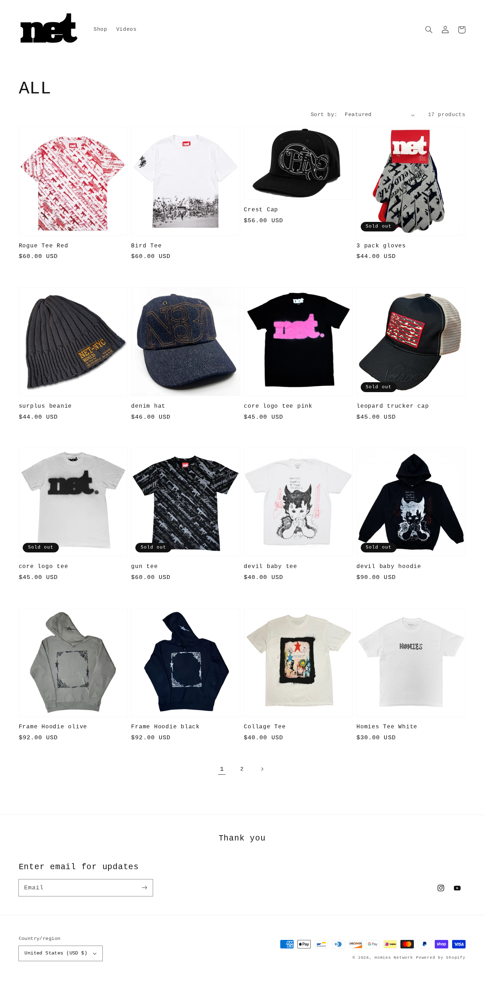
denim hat (148, 406)
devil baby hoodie (388, 566)
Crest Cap (261, 209)
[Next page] (262, 769)
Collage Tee (265, 726)
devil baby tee (270, 566)
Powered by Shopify (440, 958)
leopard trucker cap (392, 406)
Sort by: (324, 114)
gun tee (144, 566)
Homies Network (394, 958)
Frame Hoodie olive (53, 726)
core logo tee (43, 566)
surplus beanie (45, 406)
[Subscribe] (144, 887)
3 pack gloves (381, 245)
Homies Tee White (386, 726)
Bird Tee (146, 245)
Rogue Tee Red (43, 245)
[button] (429, 30)
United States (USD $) (55, 953)
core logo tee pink (278, 406)
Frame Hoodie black (165, 726)
